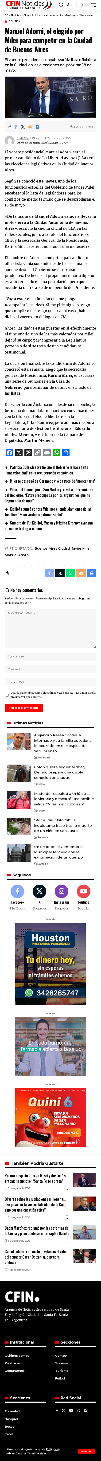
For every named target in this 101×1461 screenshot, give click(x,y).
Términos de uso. (38, 1453)
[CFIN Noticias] (28, 5)
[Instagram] (61, 898)
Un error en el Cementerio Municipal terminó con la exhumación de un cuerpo (58, 851)
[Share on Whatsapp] (70, 573)
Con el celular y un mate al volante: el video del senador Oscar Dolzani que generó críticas (36, 1257)
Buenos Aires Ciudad (52, 548)
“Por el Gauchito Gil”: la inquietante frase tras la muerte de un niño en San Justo (63, 825)
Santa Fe (42, 864)
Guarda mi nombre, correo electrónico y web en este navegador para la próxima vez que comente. (53, 695)
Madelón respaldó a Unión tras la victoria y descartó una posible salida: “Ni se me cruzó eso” (64, 798)
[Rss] (85, 1410)
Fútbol (41, 784)
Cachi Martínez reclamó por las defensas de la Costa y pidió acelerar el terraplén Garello (37, 1230)
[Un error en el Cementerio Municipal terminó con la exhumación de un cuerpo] (19, 853)
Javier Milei (80, 548)
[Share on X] (23, 127)
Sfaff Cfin (23, 138)
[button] (86, 1451)
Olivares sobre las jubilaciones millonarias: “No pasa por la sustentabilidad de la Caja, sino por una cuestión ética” (35, 1204)
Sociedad (43, 757)
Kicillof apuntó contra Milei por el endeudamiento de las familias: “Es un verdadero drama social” (48, 511)
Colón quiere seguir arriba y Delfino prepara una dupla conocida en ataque (59, 772)
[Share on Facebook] (15, 127)
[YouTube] (71, 1410)
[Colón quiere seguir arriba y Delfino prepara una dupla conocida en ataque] (19, 773)
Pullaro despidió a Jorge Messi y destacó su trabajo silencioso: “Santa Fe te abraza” (36, 1178)
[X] (39, 898)
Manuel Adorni (17, 555)
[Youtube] (83, 898)
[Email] (30, 127)
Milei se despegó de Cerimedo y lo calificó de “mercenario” (52, 481)
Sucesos (43, 837)
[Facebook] (17, 898)
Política (14, 21)
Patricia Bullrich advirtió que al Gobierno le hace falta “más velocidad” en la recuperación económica (46, 470)
